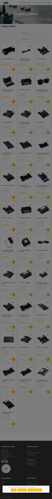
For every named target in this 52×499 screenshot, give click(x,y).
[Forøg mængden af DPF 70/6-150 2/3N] (10, 132)
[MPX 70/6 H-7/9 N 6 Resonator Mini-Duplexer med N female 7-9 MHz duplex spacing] (26, 307)
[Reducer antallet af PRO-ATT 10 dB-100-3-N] (3, 69)
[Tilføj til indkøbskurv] (13, 69)
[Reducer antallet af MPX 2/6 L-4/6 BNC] (38, 229)
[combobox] (27, 2)
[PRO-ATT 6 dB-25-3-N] (43, 242)
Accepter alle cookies (34, 490)
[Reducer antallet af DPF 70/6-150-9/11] (21, 359)
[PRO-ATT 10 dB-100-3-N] (8, 50)
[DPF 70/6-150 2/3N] (8, 114)
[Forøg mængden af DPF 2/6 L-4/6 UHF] (10, 229)
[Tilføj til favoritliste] (13, 46)
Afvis (14, 490)
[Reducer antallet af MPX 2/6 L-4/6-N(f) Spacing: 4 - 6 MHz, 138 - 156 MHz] (38, 294)
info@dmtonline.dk (9, 456)
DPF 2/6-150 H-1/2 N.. (42, 315)
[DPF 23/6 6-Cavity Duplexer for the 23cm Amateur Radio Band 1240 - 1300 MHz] (43, 371)
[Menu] (39, 2)
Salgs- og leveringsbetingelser (34, 452)
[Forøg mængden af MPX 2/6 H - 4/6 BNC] (27, 294)
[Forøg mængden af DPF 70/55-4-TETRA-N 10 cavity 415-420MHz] (44, 197)
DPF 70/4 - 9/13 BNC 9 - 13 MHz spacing (8, 413)
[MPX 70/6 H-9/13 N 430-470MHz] (8, 371)
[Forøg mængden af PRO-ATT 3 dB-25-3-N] (27, 101)
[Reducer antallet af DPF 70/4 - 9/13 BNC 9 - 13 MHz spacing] (3, 424)
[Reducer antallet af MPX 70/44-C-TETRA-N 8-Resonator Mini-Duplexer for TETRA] (3, 101)
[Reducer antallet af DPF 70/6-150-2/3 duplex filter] (3, 294)
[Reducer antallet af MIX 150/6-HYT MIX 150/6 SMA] (3, 359)
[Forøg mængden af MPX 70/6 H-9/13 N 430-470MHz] (10, 391)
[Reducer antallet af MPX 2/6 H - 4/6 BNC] (21, 294)
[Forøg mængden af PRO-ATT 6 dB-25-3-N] (44, 262)
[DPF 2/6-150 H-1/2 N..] (43, 307)
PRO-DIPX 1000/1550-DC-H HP (25, 251)
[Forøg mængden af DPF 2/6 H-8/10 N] (44, 69)
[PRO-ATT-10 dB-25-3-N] (26, 209)
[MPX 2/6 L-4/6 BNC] (43, 209)
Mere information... (39, 487)
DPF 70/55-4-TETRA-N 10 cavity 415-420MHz (43, 186)
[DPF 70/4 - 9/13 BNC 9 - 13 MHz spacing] (8, 404)
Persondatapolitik (31, 454)
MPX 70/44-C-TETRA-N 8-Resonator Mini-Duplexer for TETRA (8, 90)
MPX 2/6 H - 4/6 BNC (25, 282)
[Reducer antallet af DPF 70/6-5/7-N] (38, 132)
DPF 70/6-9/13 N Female (8, 185)
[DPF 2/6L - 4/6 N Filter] (43, 339)
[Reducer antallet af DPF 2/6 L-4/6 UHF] (3, 229)
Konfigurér (22, 490)
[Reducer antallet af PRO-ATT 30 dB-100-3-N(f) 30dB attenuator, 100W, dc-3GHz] (38, 101)
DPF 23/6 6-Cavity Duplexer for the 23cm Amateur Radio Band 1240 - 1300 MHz (43, 380)
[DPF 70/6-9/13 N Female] (8, 177)
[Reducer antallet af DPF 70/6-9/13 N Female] (3, 197)
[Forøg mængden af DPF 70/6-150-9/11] (27, 359)
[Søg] (36, 2)
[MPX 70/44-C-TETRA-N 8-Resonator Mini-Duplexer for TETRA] (8, 81)
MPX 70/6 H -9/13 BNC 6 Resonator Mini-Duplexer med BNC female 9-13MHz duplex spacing (26, 380)
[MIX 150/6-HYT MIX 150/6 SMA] (8, 339)
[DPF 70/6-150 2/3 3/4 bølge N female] (8, 145)
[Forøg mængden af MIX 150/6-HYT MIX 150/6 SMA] (10, 359)
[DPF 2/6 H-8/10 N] (43, 50)
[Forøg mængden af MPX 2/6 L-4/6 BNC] (44, 229)
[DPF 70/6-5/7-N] (43, 114)
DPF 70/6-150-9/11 (24, 347)
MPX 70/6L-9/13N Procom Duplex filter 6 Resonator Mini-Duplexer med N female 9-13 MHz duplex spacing (26, 186)
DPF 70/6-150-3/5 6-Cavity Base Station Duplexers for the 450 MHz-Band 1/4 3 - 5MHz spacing (25, 123)
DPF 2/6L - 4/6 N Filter (42, 347)
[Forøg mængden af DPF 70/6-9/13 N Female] (10, 197)
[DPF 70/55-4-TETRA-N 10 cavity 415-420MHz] (43, 177)
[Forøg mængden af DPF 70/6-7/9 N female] (27, 164)
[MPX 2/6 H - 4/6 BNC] (26, 274)
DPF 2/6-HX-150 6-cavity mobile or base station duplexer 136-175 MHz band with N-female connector (43, 154)
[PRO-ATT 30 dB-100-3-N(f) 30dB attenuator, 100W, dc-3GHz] (43, 81)
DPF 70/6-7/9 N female (25, 153)
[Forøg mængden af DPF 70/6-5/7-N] (44, 132)
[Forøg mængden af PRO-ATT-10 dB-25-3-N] (27, 229)
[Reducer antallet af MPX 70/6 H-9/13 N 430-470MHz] (3, 391)
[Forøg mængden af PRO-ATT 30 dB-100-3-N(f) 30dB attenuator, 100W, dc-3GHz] (44, 101)
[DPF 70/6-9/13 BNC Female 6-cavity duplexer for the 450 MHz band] (8, 307)
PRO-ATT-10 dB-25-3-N (25, 218)
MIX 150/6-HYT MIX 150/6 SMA (8, 348)
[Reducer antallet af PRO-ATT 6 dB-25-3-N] (38, 262)
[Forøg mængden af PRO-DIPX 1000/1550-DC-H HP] (27, 262)
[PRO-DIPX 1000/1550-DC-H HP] (26, 242)
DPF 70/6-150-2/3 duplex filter (8, 283)
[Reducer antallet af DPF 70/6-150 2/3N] (3, 132)
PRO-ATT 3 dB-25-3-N (25, 89)
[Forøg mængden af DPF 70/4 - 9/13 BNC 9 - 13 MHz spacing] (10, 424)
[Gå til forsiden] (4, 2)
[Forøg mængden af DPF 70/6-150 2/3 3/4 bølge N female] (10, 164)
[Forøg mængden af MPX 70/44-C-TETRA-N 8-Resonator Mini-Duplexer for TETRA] (10, 101)
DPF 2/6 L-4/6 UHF (7, 218)
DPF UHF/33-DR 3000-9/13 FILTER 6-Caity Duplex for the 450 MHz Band (8, 251)
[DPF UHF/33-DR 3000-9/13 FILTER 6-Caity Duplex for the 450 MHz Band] (8, 242)
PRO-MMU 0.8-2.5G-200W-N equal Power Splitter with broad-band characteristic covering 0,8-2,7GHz (25, 59)
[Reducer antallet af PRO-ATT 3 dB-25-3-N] (21, 101)
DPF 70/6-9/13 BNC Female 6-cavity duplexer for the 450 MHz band (7, 316)
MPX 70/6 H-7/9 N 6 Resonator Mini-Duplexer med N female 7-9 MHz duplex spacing (26, 316)
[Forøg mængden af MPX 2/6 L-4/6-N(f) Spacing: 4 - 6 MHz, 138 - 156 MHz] (44, 294)
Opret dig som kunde (32, 484)
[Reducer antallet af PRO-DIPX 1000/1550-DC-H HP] (21, 262)
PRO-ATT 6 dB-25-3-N (42, 250)
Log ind (29, 482)
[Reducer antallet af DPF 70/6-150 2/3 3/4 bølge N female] (3, 164)
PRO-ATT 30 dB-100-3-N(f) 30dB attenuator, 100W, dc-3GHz (42, 90)
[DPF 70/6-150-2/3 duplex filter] (8, 274)
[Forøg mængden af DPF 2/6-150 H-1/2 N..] (44, 326)
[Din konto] (46, 2)
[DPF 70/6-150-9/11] (26, 339)
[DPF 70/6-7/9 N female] (26, 145)
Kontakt (29, 450)
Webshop (3, 482)
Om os (2, 484)
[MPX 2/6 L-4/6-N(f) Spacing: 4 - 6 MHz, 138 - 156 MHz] (43, 274)
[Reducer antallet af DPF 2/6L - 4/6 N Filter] (38, 359)
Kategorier (27, 33)
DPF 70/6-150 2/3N (7, 122)
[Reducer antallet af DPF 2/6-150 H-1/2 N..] (38, 326)
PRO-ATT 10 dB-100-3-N (8, 59)
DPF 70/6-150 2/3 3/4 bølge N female (7, 154)
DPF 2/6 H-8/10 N (41, 59)
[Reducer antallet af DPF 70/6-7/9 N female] (21, 164)
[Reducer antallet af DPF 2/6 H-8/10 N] (38, 69)
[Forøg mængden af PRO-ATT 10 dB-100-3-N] (10, 69)
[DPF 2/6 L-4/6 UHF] (8, 209)
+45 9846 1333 (8, 454)
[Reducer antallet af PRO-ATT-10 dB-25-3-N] (21, 229)
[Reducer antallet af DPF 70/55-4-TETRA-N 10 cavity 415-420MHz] (38, 197)
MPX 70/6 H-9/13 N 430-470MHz (8, 380)
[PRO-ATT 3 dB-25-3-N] (26, 81)
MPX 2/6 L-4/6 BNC (42, 218)
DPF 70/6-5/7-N (41, 122)
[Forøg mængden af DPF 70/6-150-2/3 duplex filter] (10, 294)
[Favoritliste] (42, 2)
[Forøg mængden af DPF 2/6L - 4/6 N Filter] (44, 359)
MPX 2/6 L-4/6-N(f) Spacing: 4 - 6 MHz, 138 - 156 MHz (43, 283)
